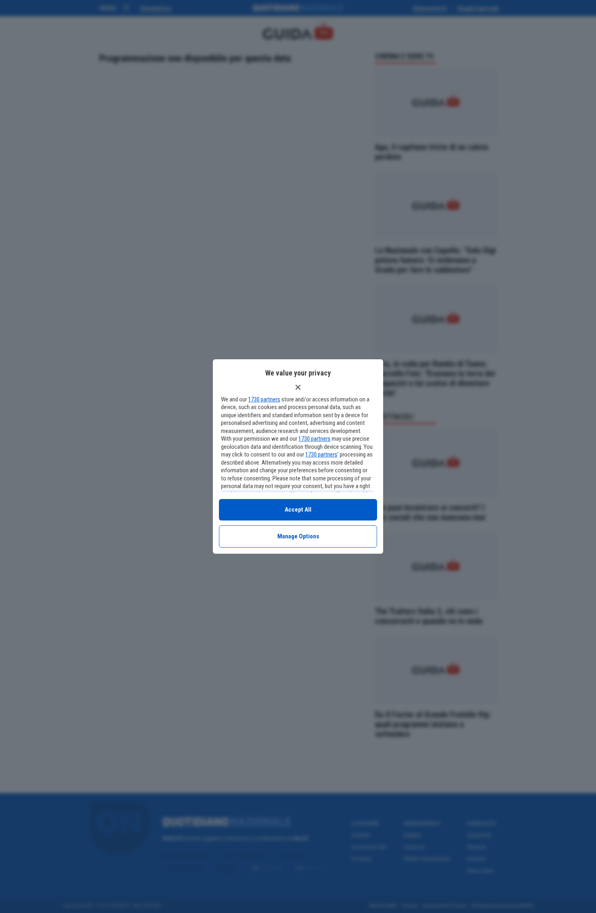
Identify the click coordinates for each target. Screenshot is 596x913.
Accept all (298, 509)
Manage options (298, 536)
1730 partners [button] (264, 399)
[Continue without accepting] (298, 387)
